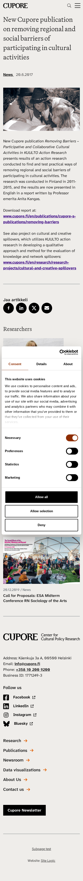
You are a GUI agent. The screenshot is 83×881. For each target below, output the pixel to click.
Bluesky (20, 723)
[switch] (72, 451)
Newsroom (13, 760)
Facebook (21, 697)
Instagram (21, 714)
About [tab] (68, 364)
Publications (15, 750)
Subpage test (41, 849)
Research (12, 740)
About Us (12, 779)
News (8, 74)
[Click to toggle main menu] (77, 5)
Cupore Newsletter (24, 810)
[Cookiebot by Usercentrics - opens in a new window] (59, 352)
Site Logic (48, 860)
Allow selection (41, 511)
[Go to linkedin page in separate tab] (21, 308)
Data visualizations (21, 770)
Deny (41, 525)
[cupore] (41, 637)
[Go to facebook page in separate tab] (8, 308)
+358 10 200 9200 (33, 669)
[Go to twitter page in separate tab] (34, 308)
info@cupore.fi (27, 663)
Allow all (41, 497)
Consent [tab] (15, 364)
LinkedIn (20, 705)
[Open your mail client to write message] (47, 308)
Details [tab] (41, 364)
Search (69, 5)
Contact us (13, 789)
